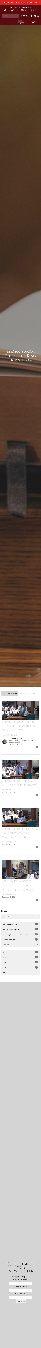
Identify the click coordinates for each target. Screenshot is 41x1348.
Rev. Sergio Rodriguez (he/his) (20, 934)
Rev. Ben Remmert (20, 924)
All (4, 973)
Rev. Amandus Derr (20, 929)
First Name (21, 1286)
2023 (20, 967)
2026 (20, 952)
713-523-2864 (24, 16)
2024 (20, 962)
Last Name (21, 1293)
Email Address (20, 1279)
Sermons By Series (28, 693)
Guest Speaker (20, 939)
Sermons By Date (10, 693)
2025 (20, 957)
